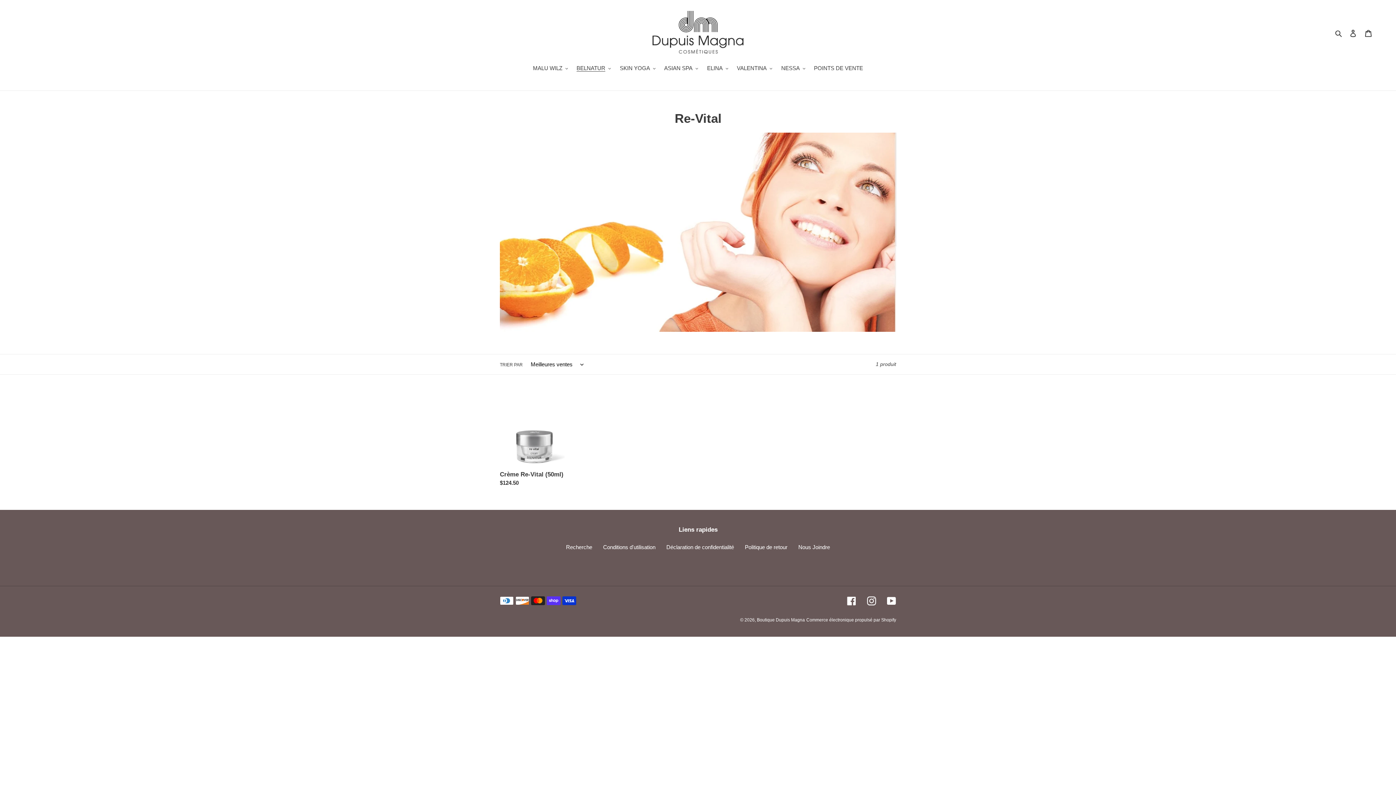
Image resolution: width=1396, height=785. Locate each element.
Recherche (579, 547)
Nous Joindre (814, 547)
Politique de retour (766, 547)
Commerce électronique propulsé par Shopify (851, 620)
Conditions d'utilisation (629, 547)
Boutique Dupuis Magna (781, 620)
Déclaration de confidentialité (700, 547)
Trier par (511, 364)
